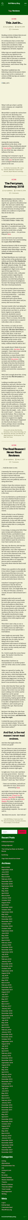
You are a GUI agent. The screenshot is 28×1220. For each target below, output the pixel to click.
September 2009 (7, 1145)
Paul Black (11, 797)
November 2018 (7, 966)
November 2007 (7, 1152)
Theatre (4, 1182)
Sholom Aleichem (7, 1180)
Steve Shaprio (8, 822)
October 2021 (6, 924)
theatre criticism (7, 1184)
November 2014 (7, 1060)
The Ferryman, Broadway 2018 (14, 185)
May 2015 (5, 1048)
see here (17, 349)
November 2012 (7, 1107)
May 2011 (5, 1114)
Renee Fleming (7, 1177)
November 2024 (7, 884)
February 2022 (6, 917)
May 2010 (5, 1131)
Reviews (6, 171)
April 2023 (5, 905)
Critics (11, 432)
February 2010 (6, 1135)
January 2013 (6, 1102)
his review (14, 359)
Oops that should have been (11, 858)
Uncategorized (7, 1191)
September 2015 (7, 1041)
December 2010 (7, 1119)
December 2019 (7, 947)
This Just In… (14, 22)
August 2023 (6, 902)
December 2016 (7, 1011)
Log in (4, 1202)
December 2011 (7, 1110)
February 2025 (7, 879)
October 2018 (6, 968)
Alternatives (6, 1163)
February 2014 (6, 1074)
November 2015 (7, 1037)
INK (18, 168)
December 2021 (7, 919)
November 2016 (7, 1013)
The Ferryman (17, 435)
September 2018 (7, 971)
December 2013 (7, 1079)
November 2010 (7, 1121)
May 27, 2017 (20, 459)
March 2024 (6, 895)
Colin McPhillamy (8, 819)
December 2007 (7, 1150)
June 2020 (5, 933)
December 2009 (7, 1140)
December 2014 (7, 1058)
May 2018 (5, 980)
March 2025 (6, 877)
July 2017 (5, 994)
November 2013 (7, 1081)
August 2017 (6, 992)
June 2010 (5, 1128)
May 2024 (5, 891)
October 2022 (6, 909)
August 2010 (6, 1126)
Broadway (6, 432)
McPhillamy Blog (14, 3)
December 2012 (7, 1105)
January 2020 (6, 945)
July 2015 (5, 1046)
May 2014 (5, 1070)
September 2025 (7, 869)
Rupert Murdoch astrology (16, 171)
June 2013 (5, 1091)
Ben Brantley (18, 430)
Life (3, 1168)
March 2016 (6, 1027)
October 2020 (6, 928)
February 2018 (6, 985)
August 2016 (6, 1018)
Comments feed (7, 1207)
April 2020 (5, 938)
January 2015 (6, 1055)
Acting (14, 18)
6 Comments (15, 29)
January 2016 (6, 1032)
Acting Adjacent (7, 845)
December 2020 (7, 926)
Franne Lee (16, 795)
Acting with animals (9, 430)
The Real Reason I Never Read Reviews (14, 452)
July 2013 (5, 1088)
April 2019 (5, 957)
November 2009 (7, 1143)
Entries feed (6, 1205)
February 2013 (6, 1100)
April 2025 (5, 874)
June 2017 (5, 997)
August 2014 (6, 1065)
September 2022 (7, 912)
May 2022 (5, 914)
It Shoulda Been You (8, 1165)
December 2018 (7, 964)
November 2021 (7, 921)
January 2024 (6, 898)
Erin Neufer (7, 148)
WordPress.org (7, 1210)
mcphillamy (10, 27)
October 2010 (6, 1124)
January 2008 (6, 1147)
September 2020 (7, 931)
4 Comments (15, 193)
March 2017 (5, 1004)
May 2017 (5, 999)
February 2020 (7, 942)
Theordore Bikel (7, 1187)
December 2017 (7, 987)
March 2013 (6, 1098)
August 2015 (6, 1044)
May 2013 (5, 1093)
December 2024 (7, 881)
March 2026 (6, 867)
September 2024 (7, 886)
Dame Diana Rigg (18, 432)
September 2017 (7, 990)
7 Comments (15, 462)
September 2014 (7, 1062)
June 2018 (5, 978)
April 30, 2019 (21, 27)
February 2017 (6, 1006)
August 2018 (6, 973)
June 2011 (5, 1112)
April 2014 (5, 1072)
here (10, 160)
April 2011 (5, 1117)
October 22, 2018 (21, 190)
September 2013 (7, 1086)
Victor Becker (6, 799)
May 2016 (5, 1022)
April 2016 (5, 1025)
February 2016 (6, 1030)
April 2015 (5, 1051)
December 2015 (7, 1034)
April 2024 (5, 893)
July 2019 (5, 954)
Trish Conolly (6, 1189)
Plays (3, 1172)
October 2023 (6, 900)
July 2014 (5, 1067)
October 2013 (6, 1084)
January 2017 (6, 1008)
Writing (4, 1194)
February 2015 (6, 1053)
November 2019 (7, 950)
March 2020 (6, 940)
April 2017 (5, 1001)
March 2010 (6, 1133)
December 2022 (7, 907)
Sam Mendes (19, 433)
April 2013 (5, 1095)
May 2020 (5, 935)
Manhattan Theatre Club (15, 169)
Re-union (5, 1175)
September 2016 (7, 1015)
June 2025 (5, 872)
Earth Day (5, 855)
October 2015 (6, 1039)
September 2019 (7, 952)
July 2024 (5, 888)
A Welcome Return (8, 841)
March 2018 (6, 982)
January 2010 (6, 1138)
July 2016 (5, 1020)
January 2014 (6, 1077)
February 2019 (6, 959)
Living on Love (6, 1170)
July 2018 (5, 975)
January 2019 (6, 961)
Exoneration (13, 168)
